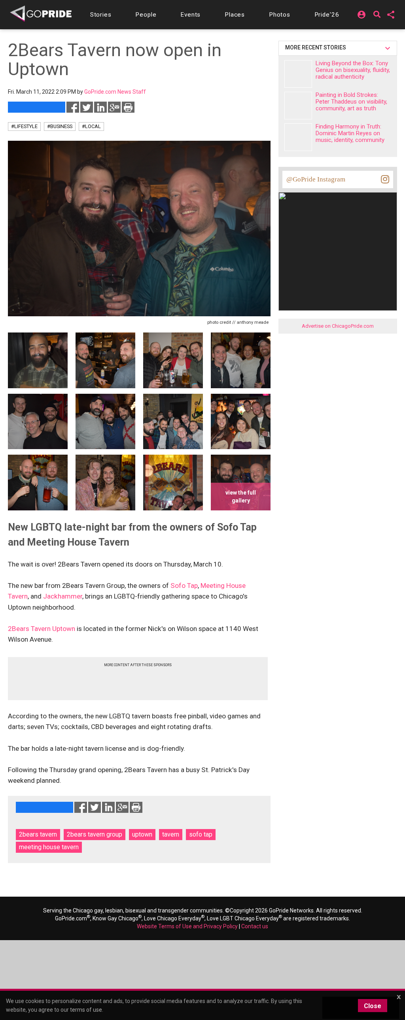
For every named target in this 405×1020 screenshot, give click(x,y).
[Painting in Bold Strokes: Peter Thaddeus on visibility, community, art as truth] (298, 105)
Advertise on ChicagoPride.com (338, 326)
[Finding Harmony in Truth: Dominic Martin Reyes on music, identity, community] (298, 137)
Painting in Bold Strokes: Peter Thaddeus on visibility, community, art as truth (351, 101)
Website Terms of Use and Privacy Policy (187, 926)
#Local (91, 126)
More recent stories (316, 47)
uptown (142, 834)
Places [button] (235, 14)
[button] (100, 14)
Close (372, 1006)
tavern (170, 834)
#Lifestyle (24, 126)
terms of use (86, 1010)
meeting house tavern (49, 847)
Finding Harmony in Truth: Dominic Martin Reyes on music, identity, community (350, 133)
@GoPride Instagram (315, 179)
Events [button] (190, 14)
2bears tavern (38, 834)
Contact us (254, 926)
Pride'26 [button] (326, 14)
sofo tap (200, 834)
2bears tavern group (94, 834)
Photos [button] (279, 14)
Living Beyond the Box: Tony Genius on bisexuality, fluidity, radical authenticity (353, 70)
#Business (59, 126)
